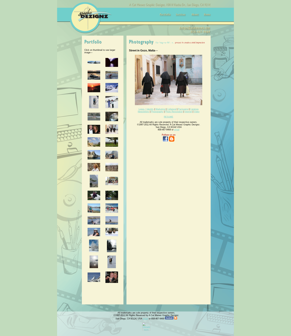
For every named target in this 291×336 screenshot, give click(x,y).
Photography (157, 111)
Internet (188, 111)
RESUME (168, 117)
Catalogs (194, 109)
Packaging (183, 109)
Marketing (160, 109)
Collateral (171, 109)
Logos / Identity (146, 109)
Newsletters (143, 111)
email (176, 129)
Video (196, 111)
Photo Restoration (174, 111)
